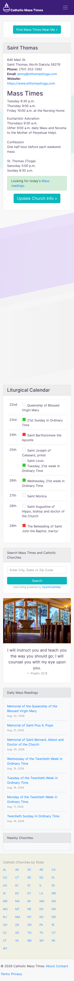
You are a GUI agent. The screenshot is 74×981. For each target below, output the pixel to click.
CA (53, 869)
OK (17, 924)
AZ (29, 869)
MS (54, 901)
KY (29, 893)
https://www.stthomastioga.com (31, 83)
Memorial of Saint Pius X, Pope (30, 725)
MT (17, 909)
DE (29, 877)
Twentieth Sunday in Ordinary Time (33, 816)
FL (53, 877)
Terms (5, 974)
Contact (62, 966)
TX (41, 932)
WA (29, 940)
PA (41, 924)
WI (53, 940)
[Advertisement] (37, 252)
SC (5, 932)
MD (5, 901)
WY (5, 948)
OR (29, 924)
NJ (5, 917)
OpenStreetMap (51, 587)
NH (54, 909)
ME (54, 893)
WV (41, 940)
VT (5, 940)
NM (17, 917)
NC (41, 917)
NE (29, 909)
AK (17, 869)
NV (41, 909)
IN (53, 885)
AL (4, 869)
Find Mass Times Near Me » (37, 30)
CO (5, 877)
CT (17, 877)
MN (41, 901)
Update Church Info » (37, 198)
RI (53, 924)
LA (41, 893)
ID (28, 885)
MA (17, 901)
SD (17, 932)
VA (17, 940)
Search (37, 581)
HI (16, 885)
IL (40, 885)
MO (5, 909)
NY (29, 917)
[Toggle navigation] (65, 7)
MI (29, 901)
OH (5, 924)
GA (5, 885)
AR (41, 869)
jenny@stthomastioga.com (37, 74)
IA (4, 893)
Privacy (16, 974)
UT (54, 932)
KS (17, 893)
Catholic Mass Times (26, 10)
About (50, 966)
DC (41, 877)
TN (29, 932)
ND (54, 917)
